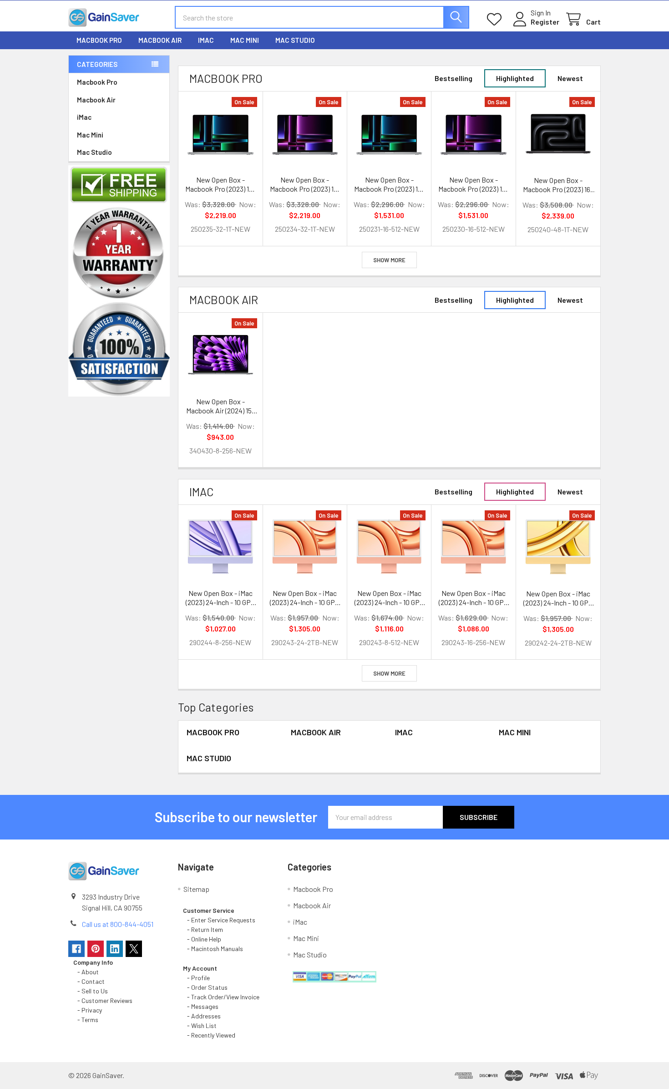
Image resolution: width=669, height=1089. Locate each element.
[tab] (226, 78)
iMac (206, 40)
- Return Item (203, 929)
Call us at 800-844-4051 (117, 924)
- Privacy (87, 1010)
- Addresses (202, 1016)
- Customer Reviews (102, 1000)
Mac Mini (244, 40)
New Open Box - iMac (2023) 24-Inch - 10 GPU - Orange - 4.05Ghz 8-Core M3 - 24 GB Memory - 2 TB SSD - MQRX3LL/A (305, 598)
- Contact (89, 981)
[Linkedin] (114, 949)
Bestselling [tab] (453, 78)
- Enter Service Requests (219, 920)
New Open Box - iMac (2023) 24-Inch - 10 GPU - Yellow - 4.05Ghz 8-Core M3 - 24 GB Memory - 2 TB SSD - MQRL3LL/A (558, 598)
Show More (389, 260)
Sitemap (196, 889)
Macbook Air (160, 40)
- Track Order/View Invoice (221, 997)
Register (545, 21)
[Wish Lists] (496, 19)
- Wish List (200, 1025)
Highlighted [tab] (515, 78)
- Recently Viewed (209, 1035)
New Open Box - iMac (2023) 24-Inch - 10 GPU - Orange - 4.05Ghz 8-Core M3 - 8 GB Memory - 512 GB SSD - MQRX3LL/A (389, 598)
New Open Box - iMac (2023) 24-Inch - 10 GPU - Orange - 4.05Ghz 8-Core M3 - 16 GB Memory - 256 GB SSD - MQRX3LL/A (473, 598)
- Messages (200, 1006)
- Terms (86, 1019)
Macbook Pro (99, 40)
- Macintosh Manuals (213, 948)
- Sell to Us (90, 991)
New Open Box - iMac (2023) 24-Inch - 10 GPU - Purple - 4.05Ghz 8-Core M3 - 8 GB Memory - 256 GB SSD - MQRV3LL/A (220, 598)
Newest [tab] (570, 78)
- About (86, 972)
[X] (134, 949)
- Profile (197, 978)
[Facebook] (76, 949)
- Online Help (203, 939)
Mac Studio (295, 40)
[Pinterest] (95, 949)
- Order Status (205, 987)
